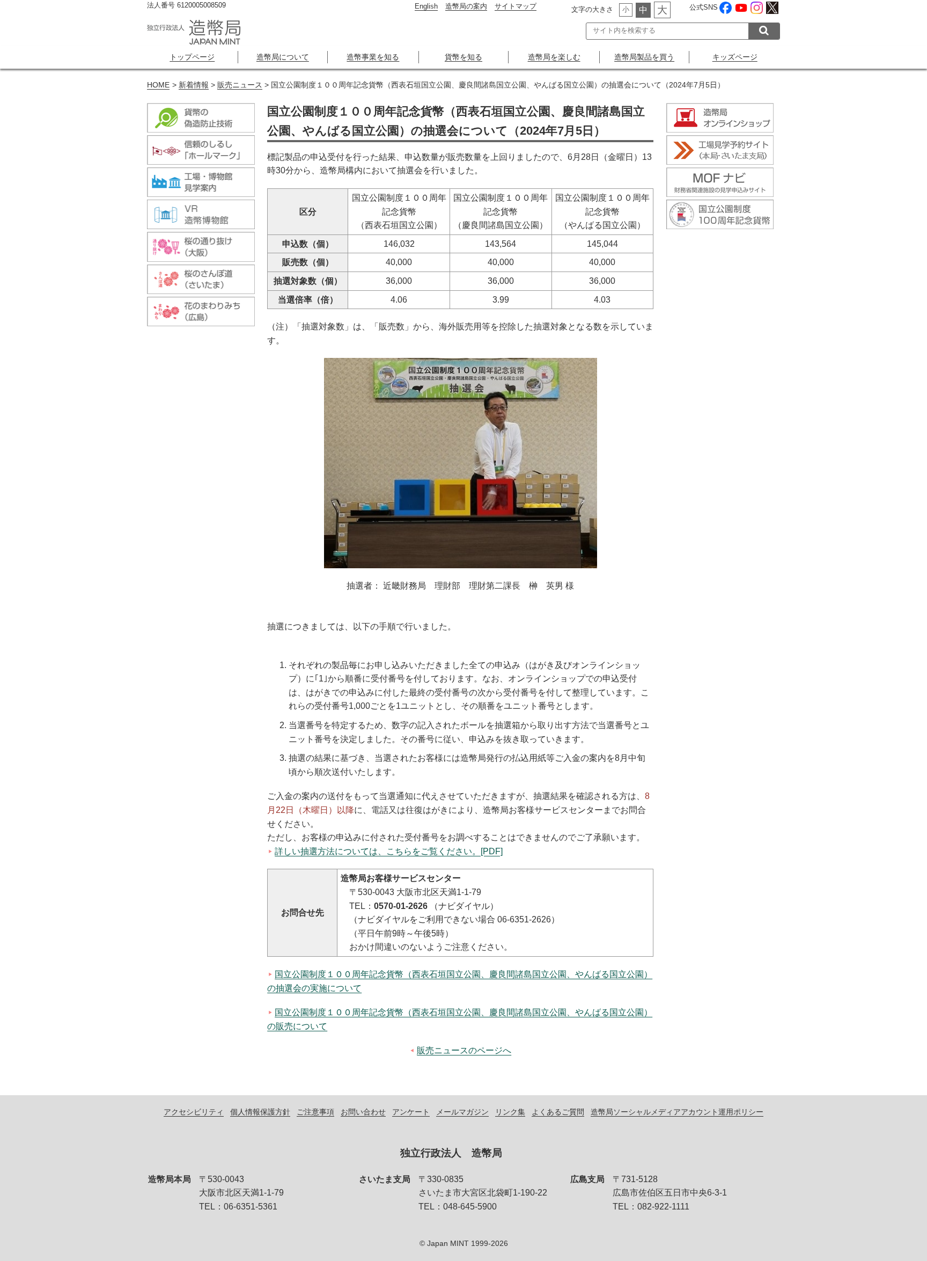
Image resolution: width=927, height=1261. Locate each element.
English (426, 6)
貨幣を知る (463, 57)
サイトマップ (515, 6)
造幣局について (282, 57)
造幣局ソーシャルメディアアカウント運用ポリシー (677, 1112)
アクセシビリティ (194, 1112)
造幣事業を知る (373, 57)
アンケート (411, 1112)
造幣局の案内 (466, 6)
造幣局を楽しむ (554, 57)
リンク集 (510, 1112)
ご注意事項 (315, 1112)
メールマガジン (462, 1112)
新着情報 (194, 85)
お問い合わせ (363, 1112)
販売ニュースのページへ (464, 1050)
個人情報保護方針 (260, 1112)
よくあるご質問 (558, 1112)
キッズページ (734, 57)
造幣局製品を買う (644, 57)
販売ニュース (239, 85)
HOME (158, 85)
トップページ (192, 57)
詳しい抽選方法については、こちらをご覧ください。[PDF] (389, 851)
